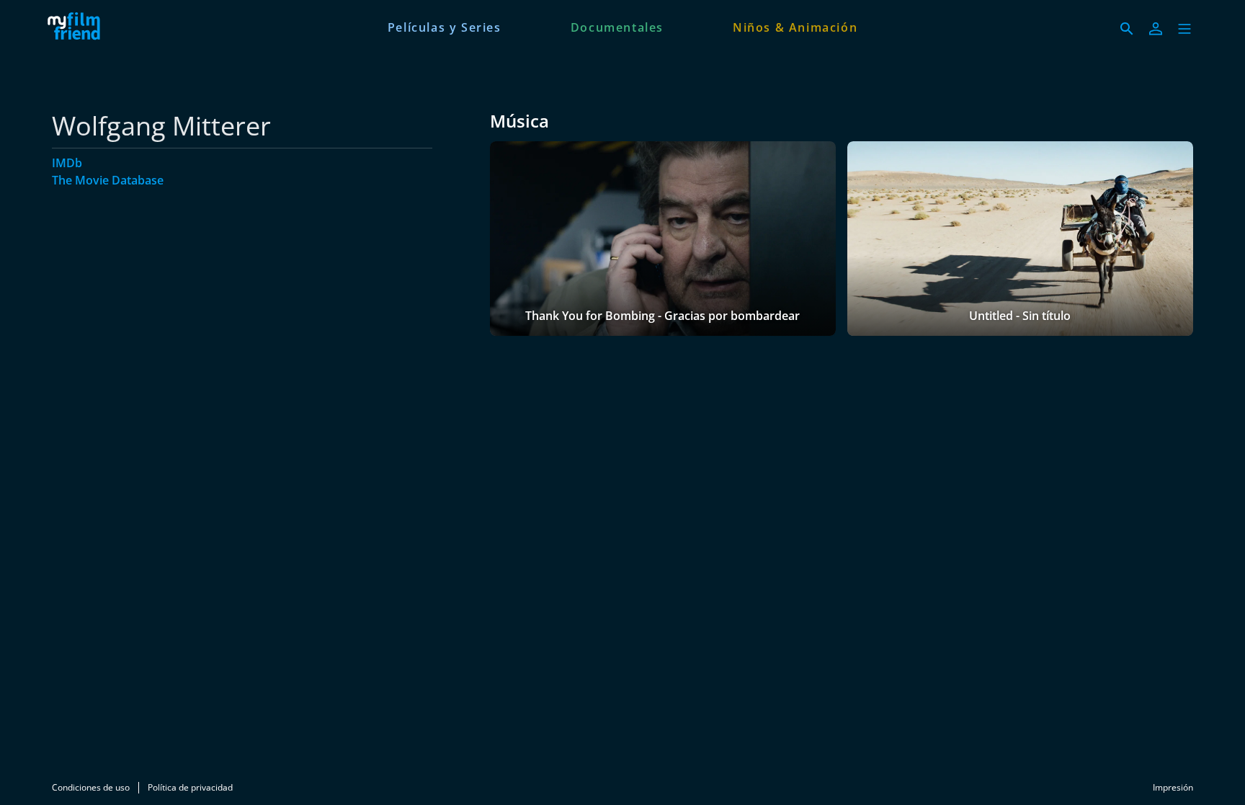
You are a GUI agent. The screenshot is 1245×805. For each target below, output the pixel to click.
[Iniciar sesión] (1155, 28)
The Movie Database (108, 180)
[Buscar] (1126, 28)
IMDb (67, 163)
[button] (1184, 28)
